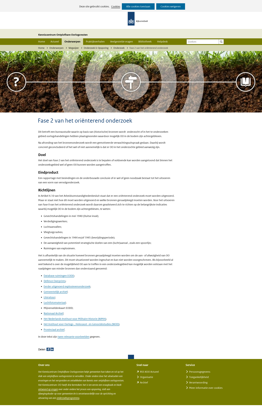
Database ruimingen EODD (59, 275)
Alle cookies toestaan (138, 6)
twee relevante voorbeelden (74, 336)
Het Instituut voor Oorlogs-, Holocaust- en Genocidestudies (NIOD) (81, 324)
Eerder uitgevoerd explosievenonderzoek (67, 286)
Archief (144, 382)
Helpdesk (162, 41)
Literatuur (49, 297)
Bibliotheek (145, 41)
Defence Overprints (55, 281)
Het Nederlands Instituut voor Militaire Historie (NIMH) (75, 318)
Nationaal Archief (53, 313)
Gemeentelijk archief (55, 291)
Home (41, 41)
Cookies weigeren (171, 6)
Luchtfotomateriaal (55, 302)
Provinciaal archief (54, 329)
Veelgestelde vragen (121, 41)
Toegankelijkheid (199, 377)
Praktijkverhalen (95, 41)
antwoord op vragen (48, 389)
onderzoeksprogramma (68, 398)
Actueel (54, 41)
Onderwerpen (72, 41)
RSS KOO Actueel (149, 371)
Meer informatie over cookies (206, 387)
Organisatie (146, 377)
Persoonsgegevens (199, 371)
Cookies (115, 6)
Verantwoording (198, 382)
